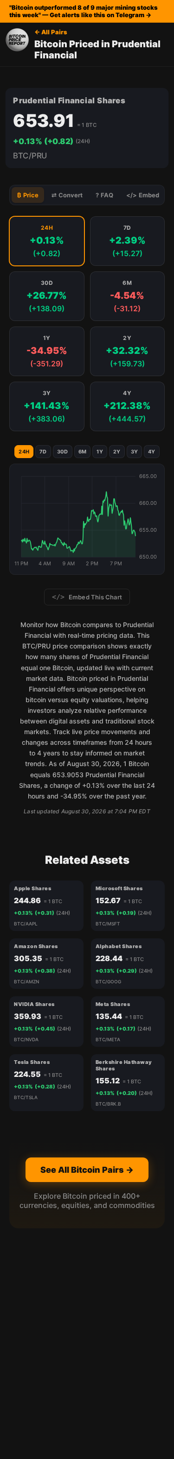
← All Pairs (50, 32)
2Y (117, 451)
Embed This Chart (87, 597)
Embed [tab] (142, 195)
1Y (100, 451)
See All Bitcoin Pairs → (87, 1170)
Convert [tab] (67, 195)
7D (43, 451)
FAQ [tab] (104, 195)
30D (62, 451)
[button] (46, 241)
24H (24, 451)
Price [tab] (28, 195)
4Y (151, 451)
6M (82, 451)
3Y (134, 451)
